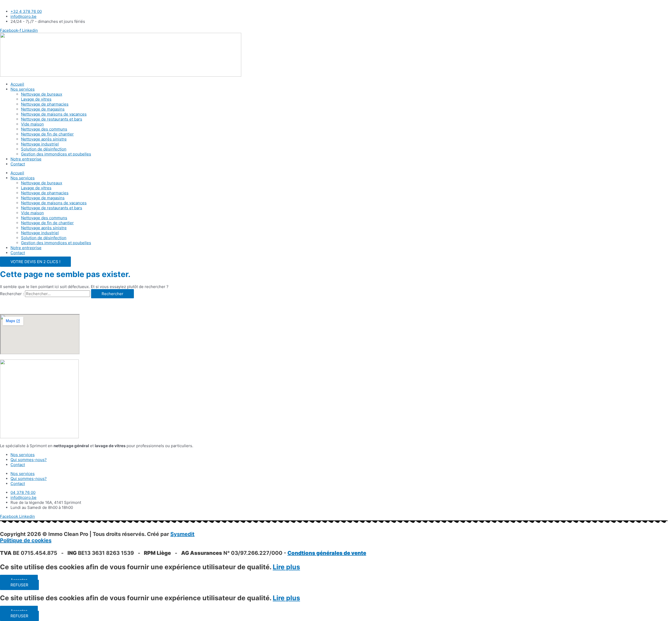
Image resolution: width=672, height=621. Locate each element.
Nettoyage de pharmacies (45, 104)
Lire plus (286, 567)
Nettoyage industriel (40, 144)
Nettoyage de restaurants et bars (51, 119)
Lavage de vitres (36, 99)
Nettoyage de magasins (43, 109)
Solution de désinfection (43, 149)
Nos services (22, 89)
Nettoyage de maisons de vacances (54, 114)
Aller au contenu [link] (15, 2)
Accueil (17, 84)
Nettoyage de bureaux (41, 94)
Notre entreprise (25, 158)
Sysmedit (182, 534)
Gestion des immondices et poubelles (56, 154)
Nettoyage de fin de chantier (47, 134)
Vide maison (32, 124)
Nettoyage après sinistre (44, 139)
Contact (17, 163)
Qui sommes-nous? (28, 459)
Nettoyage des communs (44, 129)
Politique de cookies (25, 540)
